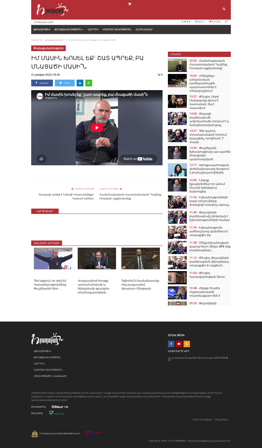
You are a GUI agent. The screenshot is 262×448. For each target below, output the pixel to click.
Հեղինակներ (144, 29)
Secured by (37, 413)
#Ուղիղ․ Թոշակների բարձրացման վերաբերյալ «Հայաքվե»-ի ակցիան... (209, 261)
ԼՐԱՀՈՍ (176, 54)
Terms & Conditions (202, 419)
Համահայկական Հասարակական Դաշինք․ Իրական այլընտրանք (130, 196)
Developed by (39, 406)
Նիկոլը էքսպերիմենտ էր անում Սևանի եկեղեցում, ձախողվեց (207, 185)
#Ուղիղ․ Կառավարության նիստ (207, 274)
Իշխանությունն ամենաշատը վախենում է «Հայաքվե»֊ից (208, 231)
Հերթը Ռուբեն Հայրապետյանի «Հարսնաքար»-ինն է (204, 291)
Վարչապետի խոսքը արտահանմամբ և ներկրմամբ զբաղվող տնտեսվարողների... (93, 286)
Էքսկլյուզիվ (42, 351)
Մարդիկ (39, 363)
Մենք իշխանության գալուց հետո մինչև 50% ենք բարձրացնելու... (209, 246)
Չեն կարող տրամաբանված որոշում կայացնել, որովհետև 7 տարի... (208, 136)
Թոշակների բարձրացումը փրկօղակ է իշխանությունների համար (209, 216)
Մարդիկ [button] (93, 29)
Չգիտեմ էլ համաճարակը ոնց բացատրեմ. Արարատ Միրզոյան (140, 284)
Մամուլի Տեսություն (48, 369)
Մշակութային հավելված (50, 376)
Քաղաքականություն (68, 29)
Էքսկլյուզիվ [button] (41, 29)
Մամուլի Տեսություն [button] (117, 29)
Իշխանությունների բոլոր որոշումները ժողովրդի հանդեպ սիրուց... (210, 201)
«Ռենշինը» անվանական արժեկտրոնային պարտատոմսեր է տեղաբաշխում (203, 83)
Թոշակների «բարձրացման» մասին (206, 305)
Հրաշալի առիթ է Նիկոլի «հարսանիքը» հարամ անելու (66, 196)
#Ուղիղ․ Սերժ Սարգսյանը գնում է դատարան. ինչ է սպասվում (204, 102)
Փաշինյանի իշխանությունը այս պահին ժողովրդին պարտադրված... (209, 153)
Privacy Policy (221, 419)
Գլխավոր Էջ (36, 40)
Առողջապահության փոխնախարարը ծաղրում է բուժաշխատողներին (209, 168)
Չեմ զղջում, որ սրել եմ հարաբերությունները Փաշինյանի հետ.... (50, 284)
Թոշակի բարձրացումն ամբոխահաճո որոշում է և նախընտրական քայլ (209, 119)
